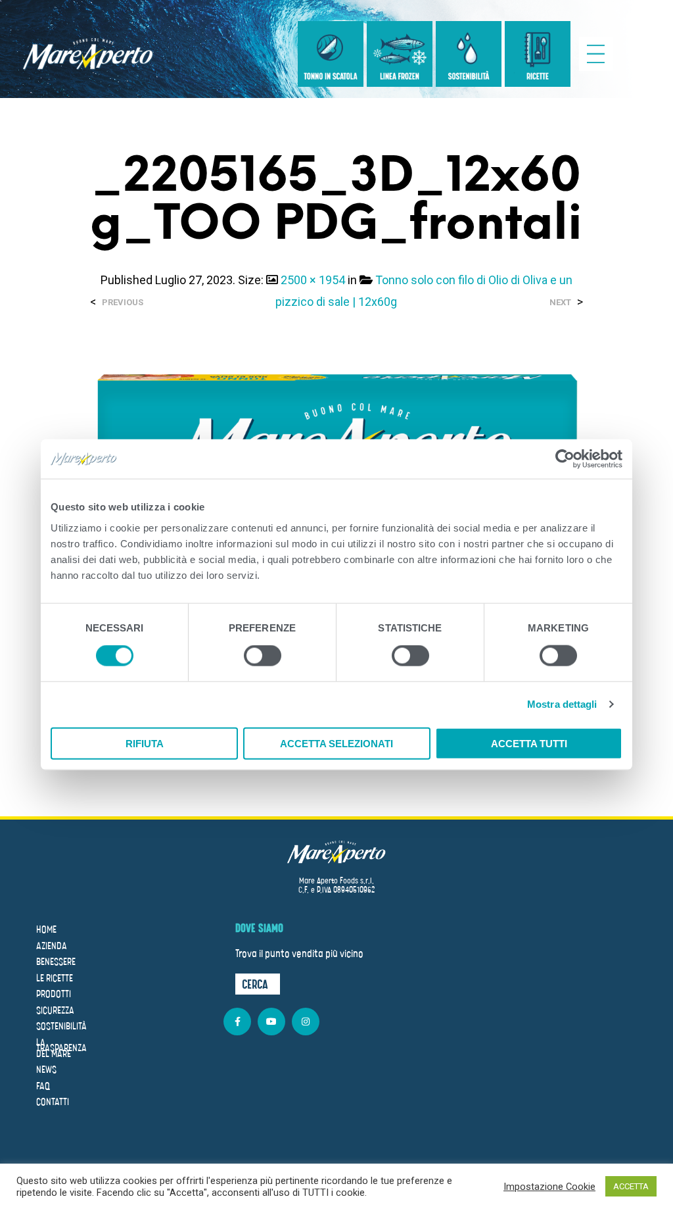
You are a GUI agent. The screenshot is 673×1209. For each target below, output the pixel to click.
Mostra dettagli (562, 704)
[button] (257, 984)
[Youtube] (271, 1021)
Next (560, 302)
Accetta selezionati (336, 743)
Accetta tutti (529, 743)
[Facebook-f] (237, 1021)
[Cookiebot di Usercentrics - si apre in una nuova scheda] (564, 459)
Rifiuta (145, 743)
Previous (122, 302)
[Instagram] (305, 1021)
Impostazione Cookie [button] (549, 1187)
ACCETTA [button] (631, 1186)
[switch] (262, 657)
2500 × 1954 (313, 280)
